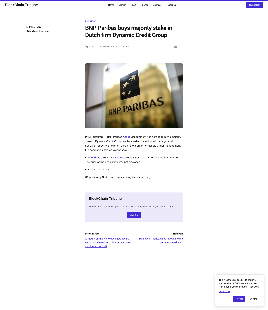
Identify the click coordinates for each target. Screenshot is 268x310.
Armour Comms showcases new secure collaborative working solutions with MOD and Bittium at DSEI (108, 242)
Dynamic (118, 157)
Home (111, 5)
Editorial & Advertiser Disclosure (39, 29)
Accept (239, 298)
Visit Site (134, 215)
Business (157, 5)
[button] (180, 47)
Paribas (95, 157)
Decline (253, 298)
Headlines (171, 5)
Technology (254, 5)
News (133, 5)
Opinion (122, 5)
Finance (144, 5)
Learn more (224, 291)
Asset (126, 136)
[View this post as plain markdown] (176, 47)
